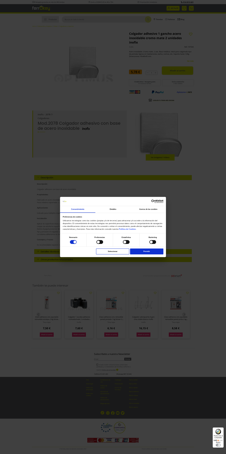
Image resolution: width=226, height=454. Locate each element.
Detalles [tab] (113, 209)
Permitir (146, 251)
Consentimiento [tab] (77, 209)
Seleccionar (112, 251)
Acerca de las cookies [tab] (148, 209)
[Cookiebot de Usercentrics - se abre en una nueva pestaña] (153, 201)
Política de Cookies (127, 229)
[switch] (99, 242)
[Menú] (222, 428)
